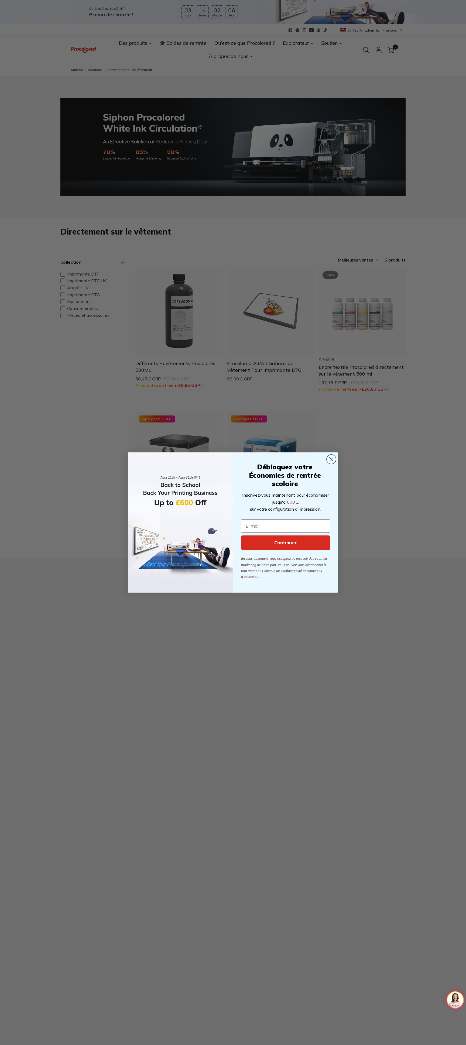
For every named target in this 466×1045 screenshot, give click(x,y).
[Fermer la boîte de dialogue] (331, 459)
